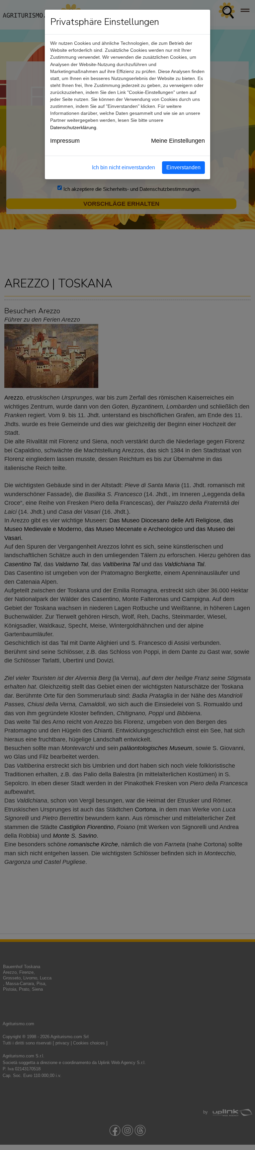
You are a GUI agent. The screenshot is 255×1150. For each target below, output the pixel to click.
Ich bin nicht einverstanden (123, 167)
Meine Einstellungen (178, 140)
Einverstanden (183, 167)
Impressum (65, 140)
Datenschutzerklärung (73, 127)
